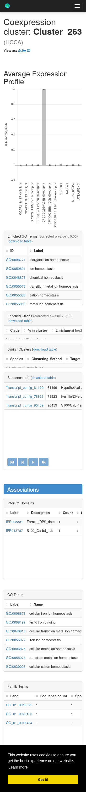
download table (20, 241)
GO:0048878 (16, 277)
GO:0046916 (16, 631)
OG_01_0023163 (19, 713)
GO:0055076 (16, 286)
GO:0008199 (16, 622)
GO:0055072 (16, 639)
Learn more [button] (18, 767)
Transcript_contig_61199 (24, 387)
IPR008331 (14, 521)
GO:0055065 (16, 303)
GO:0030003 (16, 666)
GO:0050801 (16, 268)
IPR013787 (14, 530)
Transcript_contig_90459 (24, 405)
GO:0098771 (16, 259)
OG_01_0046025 (19, 705)
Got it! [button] (43, 779)
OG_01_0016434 (19, 722)
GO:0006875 (16, 648)
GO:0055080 (16, 295)
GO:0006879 (16, 613)
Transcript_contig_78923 (24, 396)
